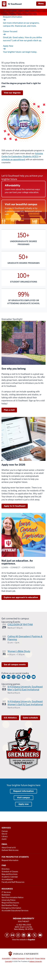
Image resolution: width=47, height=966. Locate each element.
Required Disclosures (10, 903)
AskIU (4, 839)
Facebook (4, 677)
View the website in (23, 939)
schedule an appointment (13, 159)
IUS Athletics (10, 717)
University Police (8, 900)
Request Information (10, 860)
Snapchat (24, 677)
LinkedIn (19, 677)
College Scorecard (18, 958)
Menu (41, 3)
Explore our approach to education (21, 597)
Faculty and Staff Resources (13, 882)
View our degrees (12, 92)
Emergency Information (11, 908)
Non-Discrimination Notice (12, 897)
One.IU (4, 834)
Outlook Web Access (10, 850)
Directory (5, 869)
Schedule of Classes (10, 871)
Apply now (23, 804)
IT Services (6, 892)
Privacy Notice (40, 958)
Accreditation (7, 879)
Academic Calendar (10, 877)
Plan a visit (9, 410)
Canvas (5, 831)
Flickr (9, 677)
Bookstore (6, 895)
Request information (23, 791)
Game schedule (30, 717)
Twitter (29, 677)
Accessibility (6, 958)
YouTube (34, 677)
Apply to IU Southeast (14, 506)
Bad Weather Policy (10, 905)
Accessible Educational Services (15, 910)
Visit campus (23, 797)
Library (5, 836)
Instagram (14, 677)
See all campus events (15, 664)
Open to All (30, 958)
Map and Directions (9, 874)
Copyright (8, 961)
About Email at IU (9, 847)
